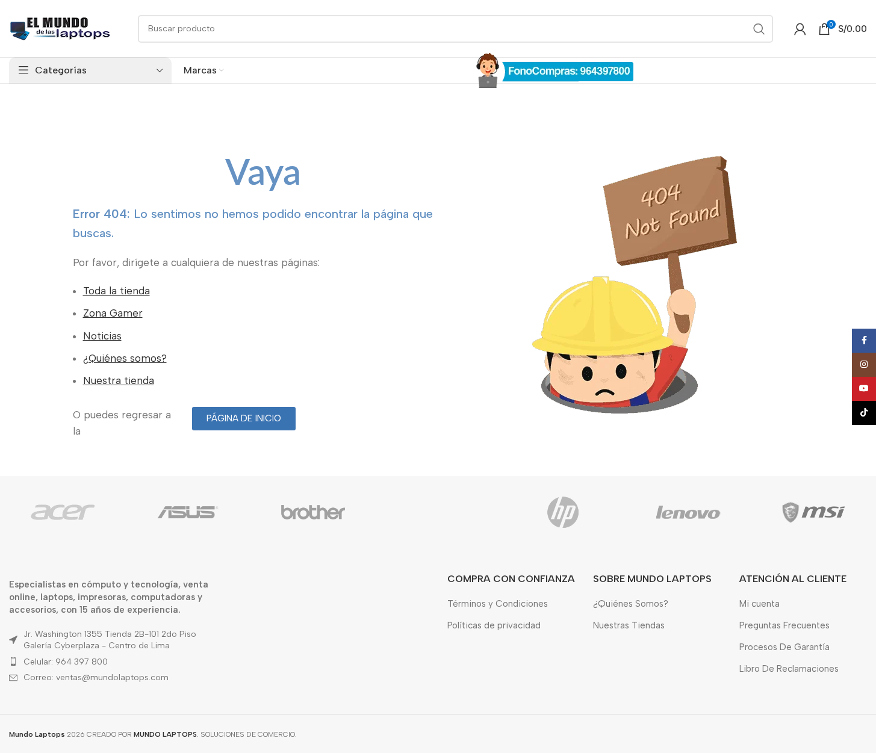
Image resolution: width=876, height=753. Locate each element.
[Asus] (187, 512)
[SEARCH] (759, 29)
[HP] (563, 512)
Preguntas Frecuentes (784, 625)
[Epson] (438, 512)
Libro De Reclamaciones (789, 668)
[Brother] (313, 512)
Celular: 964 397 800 (65, 662)
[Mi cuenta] (800, 29)
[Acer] (62, 512)
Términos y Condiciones (497, 603)
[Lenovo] (688, 512)
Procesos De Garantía (784, 647)
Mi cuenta (759, 603)
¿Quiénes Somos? (630, 603)
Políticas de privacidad (494, 625)
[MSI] (813, 512)
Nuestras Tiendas (629, 625)
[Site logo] (60, 27)
